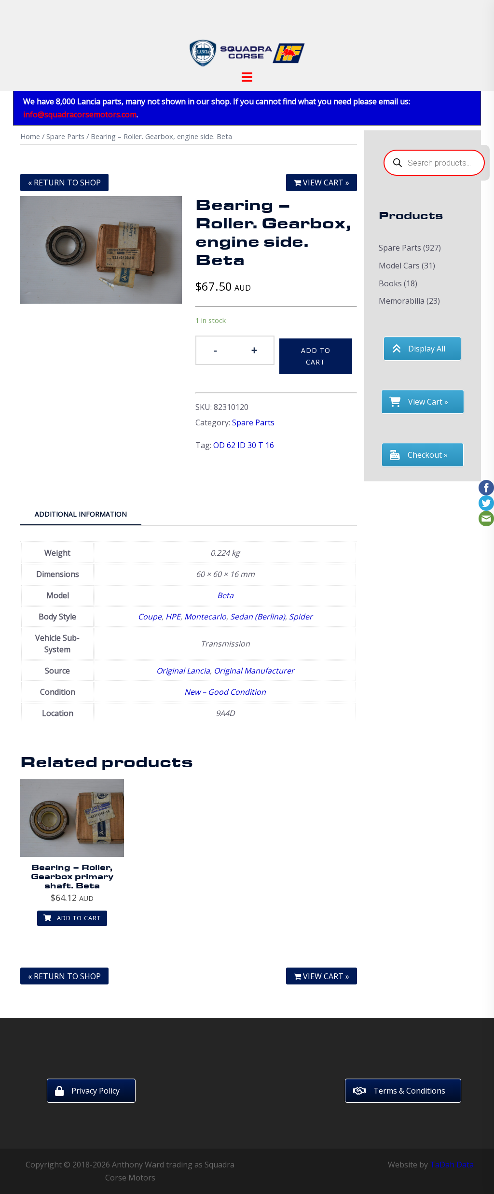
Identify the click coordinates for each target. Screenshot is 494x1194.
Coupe (150, 616)
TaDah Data (452, 1164)
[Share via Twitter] (486, 502)
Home (30, 136)
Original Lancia (183, 670)
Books (390, 283)
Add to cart (315, 356)
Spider (301, 616)
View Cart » (325, 182)
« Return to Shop (64, 182)
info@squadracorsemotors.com (80, 114)
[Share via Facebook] (486, 486)
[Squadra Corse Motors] (247, 37)
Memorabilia (402, 300)
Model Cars (399, 265)
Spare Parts (65, 136)
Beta (225, 595)
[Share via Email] (486, 517)
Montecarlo (205, 616)
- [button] (215, 349)
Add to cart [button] (78, 917)
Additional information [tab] (81, 514)
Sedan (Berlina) (257, 616)
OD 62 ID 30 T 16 (243, 445)
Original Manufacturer (254, 670)
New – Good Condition (225, 692)
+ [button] (254, 349)
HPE (172, 616)
